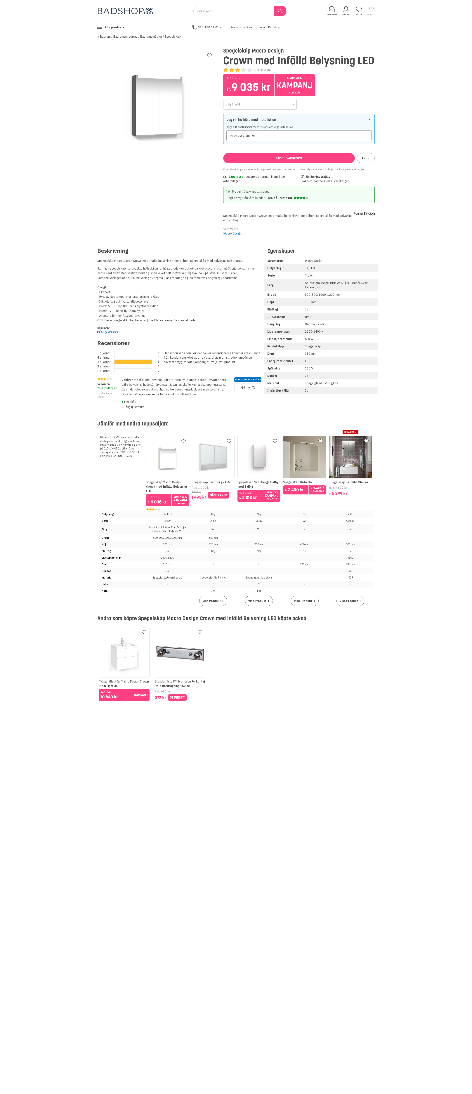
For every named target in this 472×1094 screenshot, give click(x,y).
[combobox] (260, 104)
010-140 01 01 (208, 27)
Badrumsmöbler (151, 36)
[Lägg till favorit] (209, 55)
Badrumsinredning (125, 36)
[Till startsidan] (125, 11)
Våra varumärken (240, 27)
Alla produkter (115, 27)
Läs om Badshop (269, 27)
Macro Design (232, 233)
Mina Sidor (346, 14)
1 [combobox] (364, 158)
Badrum (105, 36)
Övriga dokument (110, 332)
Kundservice (332, 14)
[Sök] (280, 11)
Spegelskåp (173, 36)
